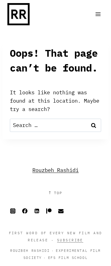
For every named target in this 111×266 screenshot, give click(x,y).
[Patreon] (48, 211)
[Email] (61, 211)
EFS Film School (68, 257)
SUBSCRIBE (70, 240)
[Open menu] (98, 14)
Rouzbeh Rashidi (55, 170)
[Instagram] (12, 211)
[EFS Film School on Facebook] (24, 211)
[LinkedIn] (36, 211)
